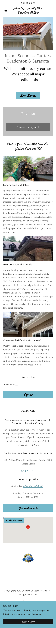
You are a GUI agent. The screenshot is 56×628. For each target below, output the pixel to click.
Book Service (28, 95)
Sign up (28, 395)
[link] (28, 10)
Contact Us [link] (28, 601)
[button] (7, 10)
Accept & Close (28, 621)
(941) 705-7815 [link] (28, 3)
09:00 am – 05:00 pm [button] (33, 486)
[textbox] (28, 384)
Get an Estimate (28, 508)
